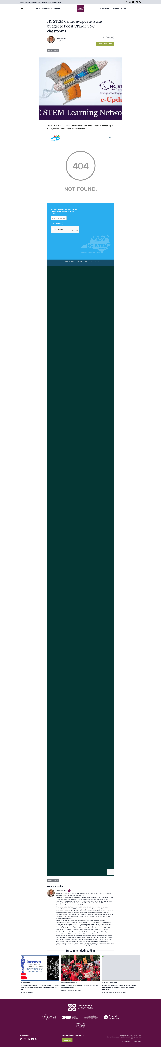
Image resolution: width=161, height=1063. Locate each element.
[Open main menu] (22, 8)
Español (57, 9)
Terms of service (125, 1041)
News (38, 9)
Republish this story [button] (105, 44)
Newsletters (104, 9)
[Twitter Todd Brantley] (69, 890)
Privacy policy (137, 1041)
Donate (116, 9)
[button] (108, 37)
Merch (123, 9)
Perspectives (47, 9)
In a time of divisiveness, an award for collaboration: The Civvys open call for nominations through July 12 (40, 987)
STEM (56, 50)
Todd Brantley (61, 39)
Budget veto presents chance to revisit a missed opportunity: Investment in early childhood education (119, 987)
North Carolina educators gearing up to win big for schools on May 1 (79, 986)
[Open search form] (25, 8)
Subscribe (67, 1040)
